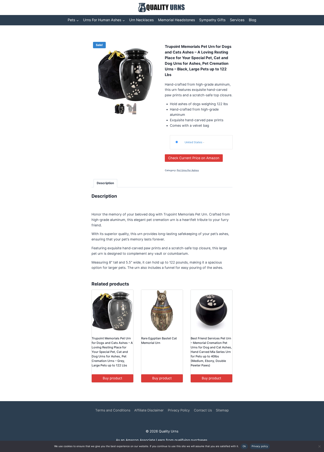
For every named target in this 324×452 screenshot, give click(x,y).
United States (193, 142)
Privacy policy (260, 446)
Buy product (112, 378)
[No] (319, 446)
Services (237, 20)
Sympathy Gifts (212, 20)
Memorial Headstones (176, 20)
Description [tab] (105, 183)
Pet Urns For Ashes (188, 170)
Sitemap (222, 410)
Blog (252, 20)
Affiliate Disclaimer (149, 410)
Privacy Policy (179, 410)
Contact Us (203, 410)
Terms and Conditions (112, 410)
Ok (244, 446)
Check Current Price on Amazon (193, 158)
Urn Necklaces (141, 20)
